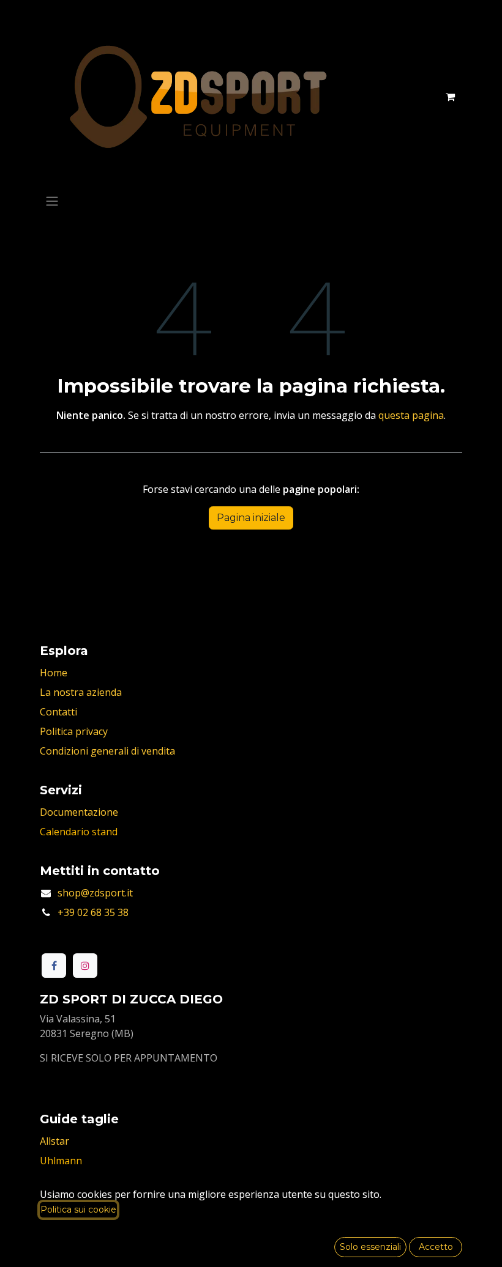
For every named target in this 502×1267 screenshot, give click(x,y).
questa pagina (411, 415)
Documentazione (79, 812)
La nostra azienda (81, 692)
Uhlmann (61, 1160)
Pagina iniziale (251, 517)
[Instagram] (85, 965)
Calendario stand (79, 831)
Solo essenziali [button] (370, 1246)
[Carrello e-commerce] (450, 96)
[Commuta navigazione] (52, 200)
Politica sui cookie (78, 1209)
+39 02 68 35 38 (93, 912)
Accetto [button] (436, 1246)
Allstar (54, 1141)
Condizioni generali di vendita (107, 751)
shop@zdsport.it (95, 892)
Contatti (58, 711)
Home (53, 672)
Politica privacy (74, 731)
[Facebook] (54, 965)
